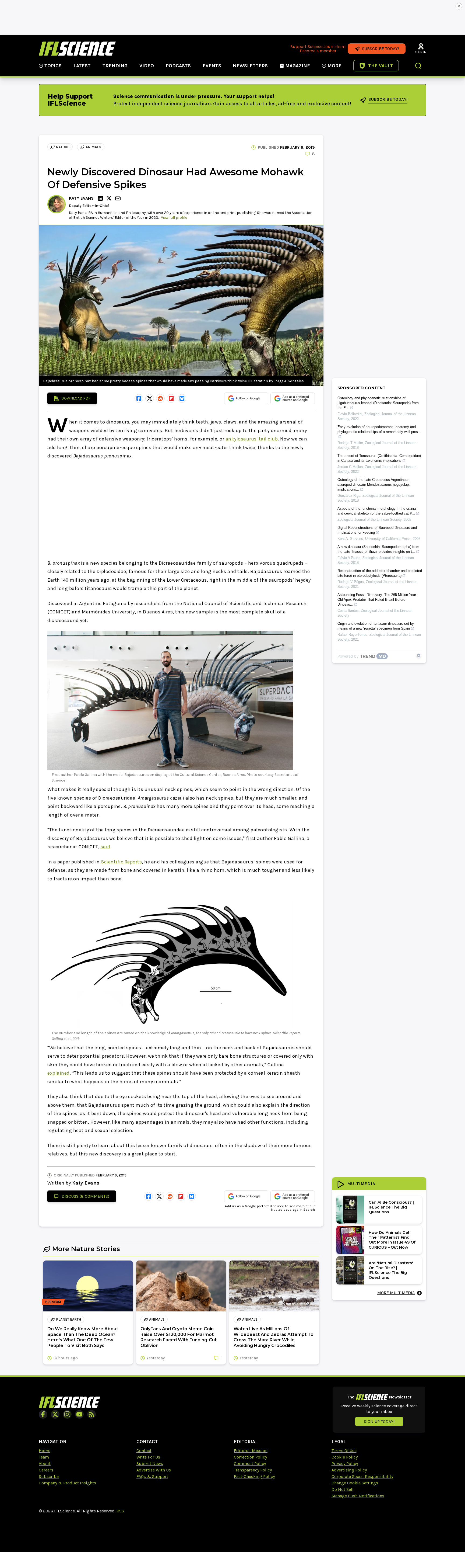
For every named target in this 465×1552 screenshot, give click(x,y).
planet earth (68, 1319)
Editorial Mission (250, 1450)
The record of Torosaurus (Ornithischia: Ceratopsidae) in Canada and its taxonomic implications (379, 458)
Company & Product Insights (67, 1482)
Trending (115, 66)
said (105, 847)
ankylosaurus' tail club (252, 439)
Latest (82, 66)
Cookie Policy (345, 1457)
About (45, 1463)
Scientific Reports (121, 862)
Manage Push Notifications (358, 1495)
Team (44, 1457)
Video (146, 66)
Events (212, 66)
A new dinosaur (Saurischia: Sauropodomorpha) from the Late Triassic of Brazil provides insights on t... (378, 549)
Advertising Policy (349, 1470)
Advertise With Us (153, 1470)
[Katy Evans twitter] (110, 198)
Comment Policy (250, 1463)
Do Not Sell (343, 1489)
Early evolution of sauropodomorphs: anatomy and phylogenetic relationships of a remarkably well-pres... (379, 429)
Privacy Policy (345, 1463)
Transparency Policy (253, 1470)
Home (44, 1450)
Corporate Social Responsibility (362, 1476)
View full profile (174, 217)
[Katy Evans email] (118, 198)
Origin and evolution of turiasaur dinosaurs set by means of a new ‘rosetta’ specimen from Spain (375, 626)
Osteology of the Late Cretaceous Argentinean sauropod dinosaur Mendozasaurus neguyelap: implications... (373, 484)
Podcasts (178, 66)
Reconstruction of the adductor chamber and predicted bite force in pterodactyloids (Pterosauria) (379, 573)
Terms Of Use (344, 1450)
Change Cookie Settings (355, 1482)
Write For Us (148, 1457)
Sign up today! (379, 1421)
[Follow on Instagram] (67, 1414)
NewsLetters (250, 66)
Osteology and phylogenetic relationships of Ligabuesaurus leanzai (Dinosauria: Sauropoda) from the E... (378, 403)
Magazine (297, 66)
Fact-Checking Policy (254, 1476)
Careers (46, 1470)
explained (58, 1073)
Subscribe (49, 1476)
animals (93, 147)
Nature (62, 147)
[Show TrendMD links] (419, 655)
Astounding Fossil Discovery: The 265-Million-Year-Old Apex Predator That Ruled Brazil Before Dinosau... (377, 599)
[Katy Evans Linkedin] (101, 198)
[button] (418, 66)
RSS (120, 1510)
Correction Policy (250, 1457)
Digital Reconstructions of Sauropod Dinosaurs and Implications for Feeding (377, 530)
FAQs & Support (152, 1476)
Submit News (149, 1463)
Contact (144, 1450)
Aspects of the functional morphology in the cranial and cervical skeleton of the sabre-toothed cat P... (377, 510)
